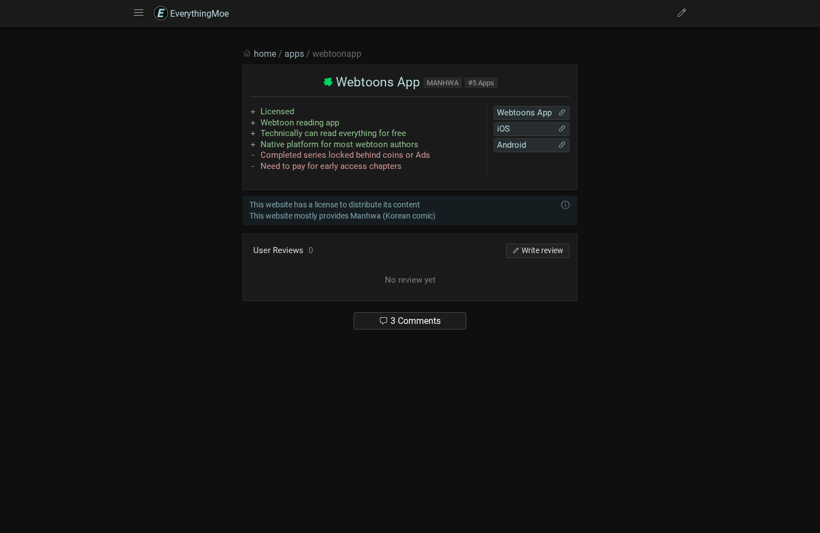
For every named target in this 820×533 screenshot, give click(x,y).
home (265, 54)
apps (294, 54)
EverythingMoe (198, 13)
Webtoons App (376, 82)
